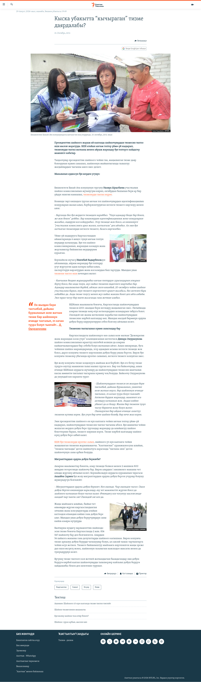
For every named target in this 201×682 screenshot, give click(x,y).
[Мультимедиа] (192, 5)
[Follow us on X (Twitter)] (109, 641)
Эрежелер (21, 651)
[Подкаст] (161, 641)
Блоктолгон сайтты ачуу (28, 640)
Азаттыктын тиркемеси (27, 661)
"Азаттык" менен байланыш (29, 672)
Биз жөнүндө (22, 646)
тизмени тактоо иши (66, 274)
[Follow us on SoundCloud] (135, 641)
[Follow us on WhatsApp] (148, 641)
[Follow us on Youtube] (116, 641)
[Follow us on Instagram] (142, 641)
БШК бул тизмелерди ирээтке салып (74, 442)
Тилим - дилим (65, 640)
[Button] (140, 41)
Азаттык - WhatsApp (26, 656)
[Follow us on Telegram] (122, 641)
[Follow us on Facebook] (103, 641)
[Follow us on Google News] (129, 641)
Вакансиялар (22, 666)
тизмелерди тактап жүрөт (97, 195)
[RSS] (155, 641)
